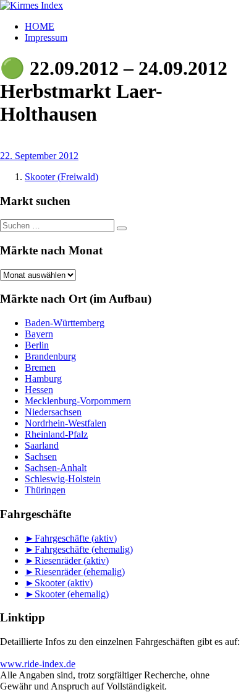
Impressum (46, 37)
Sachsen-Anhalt (56, 467)
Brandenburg (50, 356)
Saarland (42, 445)
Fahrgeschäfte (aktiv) (76, 538)
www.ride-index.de (37, 664)
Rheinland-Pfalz (56, 434)
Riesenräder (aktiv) (72, 560)
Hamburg (43, 378)
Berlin (37, 345)
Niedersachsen (53, 412)
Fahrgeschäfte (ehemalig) (84, 549)
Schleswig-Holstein (63, 479)
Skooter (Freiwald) (61, 176)
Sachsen (41, 456)
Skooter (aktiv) (64, 582)
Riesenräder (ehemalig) (80, 571)
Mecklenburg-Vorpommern (78, 401)
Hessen (39, 389)
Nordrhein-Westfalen (65, 423)
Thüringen (45, 490)
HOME (39, 26)
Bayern (39, 334)
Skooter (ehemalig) (72, 594)
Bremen (40, 367)
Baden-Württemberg (64, 323)
